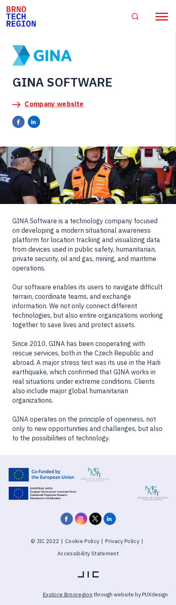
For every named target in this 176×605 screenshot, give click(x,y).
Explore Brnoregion (68, 594)
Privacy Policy (122, 541)
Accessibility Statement (88, 553)
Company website (54, 104)
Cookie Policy (82, 541)
